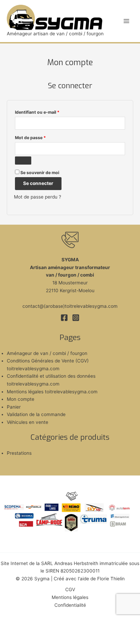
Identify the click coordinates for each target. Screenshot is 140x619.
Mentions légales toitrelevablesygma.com (52, 391)
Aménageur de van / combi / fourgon (47, 353)
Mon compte (20, 399)
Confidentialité (70, 605)
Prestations (19, 453)
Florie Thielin (111, 578)
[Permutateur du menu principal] (126, 20)
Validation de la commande (36, 414)
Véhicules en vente (27, 422)
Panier (14, 407)
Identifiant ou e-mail (48, 112)
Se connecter (38, 183)
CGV (70, 589)
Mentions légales (70, 597)
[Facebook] (64, 317)
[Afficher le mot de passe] (23, 160)
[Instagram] (76, 317)
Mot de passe (41, 137)
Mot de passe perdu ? (37, 197)
